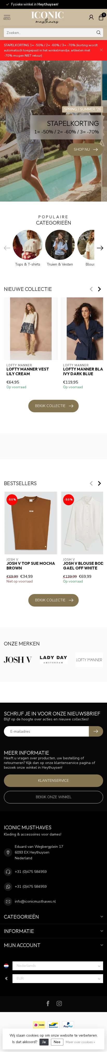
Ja (44, 1041)
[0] (101, 17)
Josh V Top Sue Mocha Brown (30, 566)
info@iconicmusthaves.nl (35, 901)
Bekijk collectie (50, 405)
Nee (57, 1041)
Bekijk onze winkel (53, 797)
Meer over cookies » (80, 1042)
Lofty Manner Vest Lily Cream (27, 371)
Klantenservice (53, 780)
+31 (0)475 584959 (30, 871)
